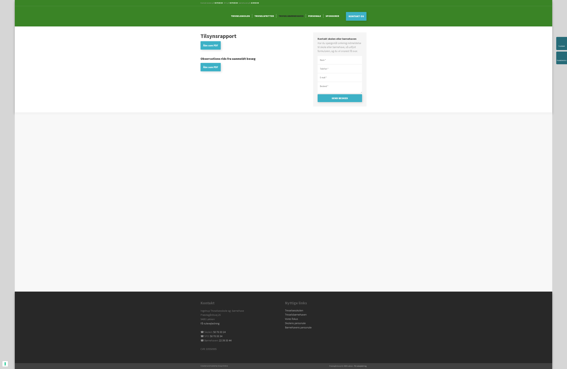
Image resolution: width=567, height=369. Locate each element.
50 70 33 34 (234, 3)
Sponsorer (332, 15)
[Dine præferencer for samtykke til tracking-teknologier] (5, 364)
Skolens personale (295, 323)
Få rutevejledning (210, 323)
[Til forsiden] (213, 16)
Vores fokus (291, 319)
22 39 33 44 (255, 3)
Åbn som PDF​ (210, 45)
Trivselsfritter (264, 15)
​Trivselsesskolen (294, 310)
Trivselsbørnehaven (291, 15)
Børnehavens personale (298, 327)
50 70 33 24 (219, 3)
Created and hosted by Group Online (214, 366)
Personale (314, 15)
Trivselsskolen (240, 15)
